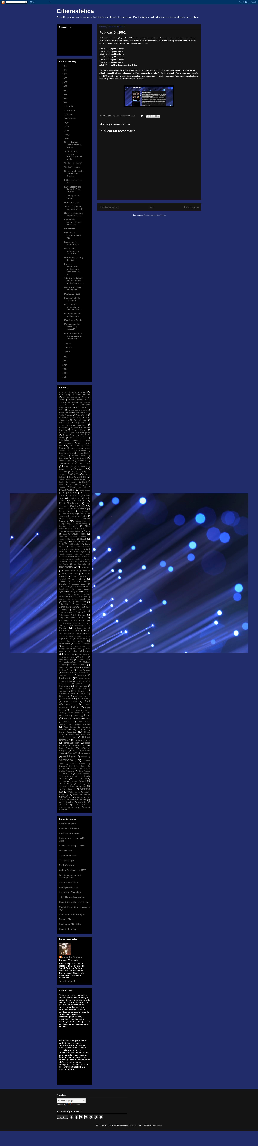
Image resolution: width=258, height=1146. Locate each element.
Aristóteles (77, 417)
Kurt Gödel (78, 623)
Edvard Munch (73, 496)
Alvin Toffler (81, 407)
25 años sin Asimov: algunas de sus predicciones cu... (73, 280)
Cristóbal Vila (74, 474)
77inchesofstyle (66, 860)
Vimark (75, 795)
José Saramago (65, 612)
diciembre (70, 106)
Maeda (81, 641)
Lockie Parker (82, 636)
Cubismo (62, 477)
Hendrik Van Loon (74, 544)
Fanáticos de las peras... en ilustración (72, 326)
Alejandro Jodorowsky (71, 397)
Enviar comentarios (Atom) (155, 215)
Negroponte (64, 686)
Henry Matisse (73, 549)
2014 (65, 365)
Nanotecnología (81, 681)
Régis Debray (79, 729)
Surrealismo (66, 776)
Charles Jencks (79, 456)
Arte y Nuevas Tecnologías (71, 897)
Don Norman (75, 484)
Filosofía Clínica (66, 919)
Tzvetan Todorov (67, 789)
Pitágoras (76, 716)
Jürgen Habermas (67, 618)
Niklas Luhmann (78, 691)
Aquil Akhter (63, 417)
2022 (65, 82)
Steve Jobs (67, 773)
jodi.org (61, 599)
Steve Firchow (84, 771)
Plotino (87, 718)
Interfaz (85, 567)
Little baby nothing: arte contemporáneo (70, 876)
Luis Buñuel (64, 641)
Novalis (83, 694)
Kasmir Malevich (65, 623)
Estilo (61, 508)
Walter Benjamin (78, 799)
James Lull (64, 587)
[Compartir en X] (152, 116)
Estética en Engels (73, 320)
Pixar (87, 715)
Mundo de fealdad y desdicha (73, 258)
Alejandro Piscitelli (75, 400)
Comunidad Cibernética (70, 892)
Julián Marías (64, 615)
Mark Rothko (77, 649)
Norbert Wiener (67, 693)
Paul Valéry (70, 702)
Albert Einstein (83, 394)
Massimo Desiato (68, 657)
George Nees (81, 521)
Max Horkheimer (66, 660)
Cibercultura (65, 463)
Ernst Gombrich (68, 503)
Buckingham (84, 432)
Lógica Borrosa (65, 639)
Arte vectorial (80, 420)
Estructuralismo (78, 508)
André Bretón (65, 412)
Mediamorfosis (70, 662)
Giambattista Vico (68, 526)
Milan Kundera (83, 670)
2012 (65, 373)
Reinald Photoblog (67, 929)
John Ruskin (81, 604)
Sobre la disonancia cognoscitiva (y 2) (73, 207)
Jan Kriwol (78, 586)
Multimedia (65, 678)
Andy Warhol (81, 415)
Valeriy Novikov (75, 792)
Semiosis (84, 757)
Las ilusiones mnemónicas (71, 243)
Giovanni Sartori (73, 531)
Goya (65, 534)
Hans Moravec (79, 536)
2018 (65, 98)
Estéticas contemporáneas (71, 846)
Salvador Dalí (79, 745)
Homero (78, 556)
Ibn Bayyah (72, 561)
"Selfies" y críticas (72, 167)
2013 (65, 369)
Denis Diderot (80, 479)
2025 (65, 70)
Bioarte (62, 433)
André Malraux (80, 412)
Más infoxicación (72, 202)
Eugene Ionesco (84, 511)
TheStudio (62, 781)
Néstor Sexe (81, 689)
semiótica (66, 760)
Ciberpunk (68, 467)
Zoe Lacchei (72, 807)
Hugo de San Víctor (74, 559)
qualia (66, 721)
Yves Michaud (77, 805)
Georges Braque (65, 524)
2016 (65, 356)
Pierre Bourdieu (74, 713)
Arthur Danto (64, 423)
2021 (65, 86)
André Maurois (65, 415)
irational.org (86, 571)
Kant (81, 617)
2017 (65, 102)
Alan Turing (64, 394)
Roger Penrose (70, 737)
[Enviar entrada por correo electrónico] (142, 115)
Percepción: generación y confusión (71, 251)
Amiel (61, 410)
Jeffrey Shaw (75, 592)
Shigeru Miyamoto (77, 764)
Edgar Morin (69, 492)
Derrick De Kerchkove (68, 482)
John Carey (66, 602)
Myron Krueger (67, 681)
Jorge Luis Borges (69, 607)
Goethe (87, 531)
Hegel (83, 539)
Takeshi (77, 776)
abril (67, 139)
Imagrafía (66, 567)
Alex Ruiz (72, 402)
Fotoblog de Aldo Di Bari (70, 924)
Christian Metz (79, 458)
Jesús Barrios (73, 594)
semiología (69, 756)
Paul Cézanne (84, 699)
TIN (79, 784)
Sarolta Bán (74, 753)
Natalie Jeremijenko (70, 683)
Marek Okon (64, 649)
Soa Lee (73, 768)
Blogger (158, 1125)
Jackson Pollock (67, 581)
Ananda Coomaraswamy (78, 410)
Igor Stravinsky (80, 564)
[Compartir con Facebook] (155, 116)
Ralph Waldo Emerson (79, 724)
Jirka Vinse (82, 597)
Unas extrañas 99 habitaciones (72, 314)
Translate (76, 1104)
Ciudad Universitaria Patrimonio (74, 902)
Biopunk (72, 433)
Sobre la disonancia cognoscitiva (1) (73, 214)
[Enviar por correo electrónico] (147, 116)
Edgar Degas (85, 490)
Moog (71, 675)
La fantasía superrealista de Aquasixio (73, 222)
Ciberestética (75, 11)
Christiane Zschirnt (66, 461)
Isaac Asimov (70, 573)
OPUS (87, 696)
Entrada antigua (191, 207)
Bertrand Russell (79, 430)
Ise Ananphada (79, 576)
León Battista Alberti (80, 628)
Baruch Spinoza (65, 425)
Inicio (151, 207)
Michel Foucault (78, 665)
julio (67, 126)
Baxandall (74, 428)
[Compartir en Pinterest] (158, 116)
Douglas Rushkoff (78, 487)
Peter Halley (75, 710)
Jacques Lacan (79, 584)
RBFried (133, 1125)
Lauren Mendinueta (75, 625)
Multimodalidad (84, 678)
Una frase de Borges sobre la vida (73, 235)
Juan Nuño (81, 612)
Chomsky (63, 458)
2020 (65, 90)
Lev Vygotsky (77, 633)
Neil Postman (81, 686)
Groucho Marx (78, 534)
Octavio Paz (64, 696)
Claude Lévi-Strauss (70, 469)
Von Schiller (67, 797)
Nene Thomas (65, 689)
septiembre (70, 118)
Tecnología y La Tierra (71, 197)
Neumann (62, 691)
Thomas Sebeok (78, 781)
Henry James (74, 546)
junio (67, 130)
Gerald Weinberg (81, 524)
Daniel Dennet (64, 479)
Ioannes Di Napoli (71, 571)
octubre (69, 114)
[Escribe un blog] (149, 116)
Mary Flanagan (84, 654)
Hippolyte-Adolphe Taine (68, 554)
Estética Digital (77, 506)
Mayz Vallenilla (83, 660)
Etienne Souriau (66, 511)
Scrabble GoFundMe (69, 828)
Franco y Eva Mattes (77, 516)
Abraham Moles (78, 392)
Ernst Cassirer (79, 501)
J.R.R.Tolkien (78, 579)
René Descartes (67, 732)
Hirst (70, 556)
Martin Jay (69, 654)
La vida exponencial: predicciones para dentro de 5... (72, 269)
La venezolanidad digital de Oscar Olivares (72, 189)
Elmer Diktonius (74, 498)
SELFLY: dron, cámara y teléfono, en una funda (73, 155)
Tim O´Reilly (65, 783)
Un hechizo (69, 228)
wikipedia (82, 802)
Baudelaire (81, 425)
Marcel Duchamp (82, 644)
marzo (68, 343)
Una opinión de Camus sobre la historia (73, 144)
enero (68, 351)
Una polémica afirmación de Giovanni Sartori (73, 307)
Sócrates (83, 768)
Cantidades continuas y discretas (74, 440)
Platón (79, 719)
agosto (68, 122)
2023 (65, 78)
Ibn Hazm (83, 561)
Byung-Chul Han (71, 435)
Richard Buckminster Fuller (79, 734)
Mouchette (82, 675)
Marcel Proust (67, 646)
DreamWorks (66, 489)
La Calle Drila (65, 850)
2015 (65, 361)
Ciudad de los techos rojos (71, 914)
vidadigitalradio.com (68, 887)
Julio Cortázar (79, 615)
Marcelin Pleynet (81, 646)
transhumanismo (78, 786)
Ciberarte (82, 461)
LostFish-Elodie (81, 639)
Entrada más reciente (109, 207)
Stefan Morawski (66, 771)
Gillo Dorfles (75, 529)
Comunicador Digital (68, 882)
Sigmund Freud (67, 766)
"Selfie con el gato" (73, 163)
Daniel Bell (82, 477)
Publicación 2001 (72, 294)
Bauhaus (63, 428)
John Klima (64, 604)
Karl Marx (63, 621)
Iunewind (62, 579)
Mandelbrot (64, 643)
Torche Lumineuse (68, 855)
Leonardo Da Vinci (69, 630)
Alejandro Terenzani (72, 957)
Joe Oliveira (71, 599)
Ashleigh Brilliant (80, 423)
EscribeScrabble (67, 865)
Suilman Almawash (83, 773)
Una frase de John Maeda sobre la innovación (73, 336)
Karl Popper (80, 620)
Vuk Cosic (80, 797)
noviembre (70, 110)
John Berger (84, 599)
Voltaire (86, 794)
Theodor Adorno (80, 779)
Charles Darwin (66, 453)
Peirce (74, 707)
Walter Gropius (66, 802)
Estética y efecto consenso (72, 299)
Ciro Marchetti (82, 467)
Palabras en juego (67, 823)
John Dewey (80, 601)
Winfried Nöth (64, 805)
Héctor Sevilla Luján (67, 539)
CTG (85, 474)
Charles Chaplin (78, 450)
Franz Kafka (66, 519)
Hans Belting (64, 536)
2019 (65, 94)
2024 (65, 74)
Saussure (85, 753)
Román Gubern (82, 740)
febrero (68, 347)
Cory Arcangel (77, 472)
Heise (75, 541)
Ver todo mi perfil (67, 981)
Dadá (71, 477)
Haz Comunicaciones (69, 833)
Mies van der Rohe (69, 667)
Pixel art (68, 718)
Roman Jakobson (71, 743)
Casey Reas (75, 448)
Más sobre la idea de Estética (72, 288)
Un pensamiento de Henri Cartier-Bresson (73, 173)
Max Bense (82, 657)
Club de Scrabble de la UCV (72, 870)
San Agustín (66, 748)
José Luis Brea (79, 610)
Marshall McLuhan (79, 651)
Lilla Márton (69, 636)
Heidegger (63, 541)
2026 (65, 66)
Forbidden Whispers (69, 514)
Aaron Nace (63, 392)
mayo (68, 134)
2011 (64, 377)
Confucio (63, 472)
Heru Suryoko (80, 552)
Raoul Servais (70, 727)
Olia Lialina (78, 696)
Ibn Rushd (63, 564)
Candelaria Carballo (78, 438)
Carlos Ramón (74, 445)
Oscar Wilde (67, 698)
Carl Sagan (68, 443)
